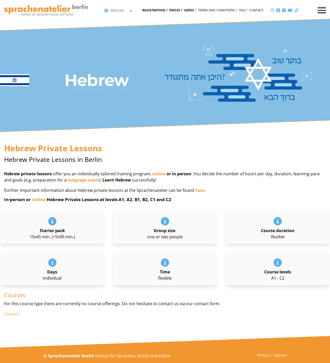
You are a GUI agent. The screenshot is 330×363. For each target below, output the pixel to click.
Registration (153, 10)
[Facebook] (278, 10)
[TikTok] (296, 10)
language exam (83, 180)
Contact (256, 10)
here (199, 190)
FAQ (242, 10)
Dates (189, 10)
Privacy (264, 355)
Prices (174, 10)
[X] (284, 10)
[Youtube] (290, 10)
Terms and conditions (216, 10)
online (159, 174)
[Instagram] (272, 10)
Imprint (280, 355)
